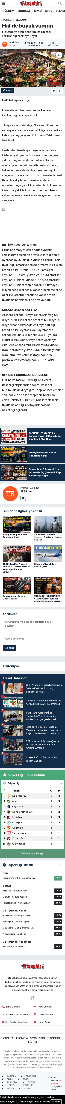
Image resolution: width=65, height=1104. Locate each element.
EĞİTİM (32, 1042)
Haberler (7, 20)
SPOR (48, 11)
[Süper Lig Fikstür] (60, 865)
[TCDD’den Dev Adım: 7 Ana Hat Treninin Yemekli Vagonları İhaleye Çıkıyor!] (17, 553)
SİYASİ (37, 11)
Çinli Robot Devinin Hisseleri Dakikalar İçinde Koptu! (48, 537)
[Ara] (60, 4)
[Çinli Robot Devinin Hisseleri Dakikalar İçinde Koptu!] (48, 524)
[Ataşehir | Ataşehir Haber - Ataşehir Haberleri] (31, 3)
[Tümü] (60, 666)
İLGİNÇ (10, 1085)
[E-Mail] (23, 498)
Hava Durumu (13, 1007)
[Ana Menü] (3, 3)
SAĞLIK (10, 1089)
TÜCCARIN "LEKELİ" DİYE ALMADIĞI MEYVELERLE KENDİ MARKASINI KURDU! (48, 599)
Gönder (9, 648)
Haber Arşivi (44, 1022)
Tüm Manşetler (45, 1014)
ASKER (26, 1089)
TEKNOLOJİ (53, 1038)
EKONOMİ (24, 11)
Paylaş (9, 90)
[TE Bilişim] (10, 493)
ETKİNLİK (27, 1085)
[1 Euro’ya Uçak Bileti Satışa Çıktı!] (48, 553)
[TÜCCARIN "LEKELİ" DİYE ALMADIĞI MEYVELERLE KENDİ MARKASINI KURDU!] (48, 585)
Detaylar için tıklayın (32, 853)
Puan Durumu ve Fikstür (17, 1014)
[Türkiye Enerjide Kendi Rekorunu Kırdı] (17, 524)
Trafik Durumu (45, 1007)
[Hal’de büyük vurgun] (32, 68)
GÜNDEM (8, 11)
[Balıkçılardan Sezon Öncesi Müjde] (17, 585)
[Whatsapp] (32, 997)
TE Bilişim (26, 491)
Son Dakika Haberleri (16, 1022)
